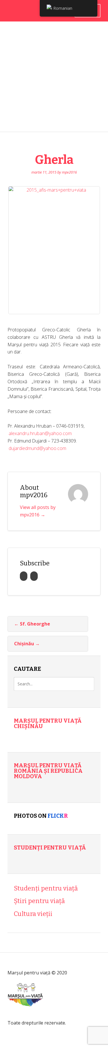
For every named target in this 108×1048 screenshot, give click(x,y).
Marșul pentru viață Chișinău (48, 723)
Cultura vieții (33, 914)
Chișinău (27, 643)
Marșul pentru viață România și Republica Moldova (48, 771)
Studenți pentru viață (50, 847)
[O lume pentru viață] (25, 1014)
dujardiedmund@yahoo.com (37, 448)
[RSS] (23, 576)
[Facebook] (34, 576)
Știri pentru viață (39, 901)
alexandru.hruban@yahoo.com (40, 433)
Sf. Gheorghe (32, 624)
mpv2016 (69, 172)
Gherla (54, 160)
